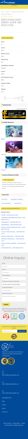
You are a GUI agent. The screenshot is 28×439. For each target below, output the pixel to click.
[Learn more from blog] (23, 419)
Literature (3, 154)
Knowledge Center (6, 397)
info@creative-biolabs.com (12, 375)
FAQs (3, 401)
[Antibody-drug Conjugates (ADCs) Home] (8, 2)
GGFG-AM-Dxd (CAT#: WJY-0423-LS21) (11, 222)
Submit (6, 304)
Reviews (3, 139)
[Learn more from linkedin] (13, 419)
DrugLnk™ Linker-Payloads (18, 11)
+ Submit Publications (21, 109)
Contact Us (5, 412)
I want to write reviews (8, 179)
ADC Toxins (4, 199)
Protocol (3, 170)
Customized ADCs (6, 203)
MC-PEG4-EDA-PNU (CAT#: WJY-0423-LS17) (12, 248)
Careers (4, 405)
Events (3, 408)
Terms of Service (7, 423)
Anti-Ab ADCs (17, 203)
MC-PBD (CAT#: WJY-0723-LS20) (9, 215)
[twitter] (9, 419)
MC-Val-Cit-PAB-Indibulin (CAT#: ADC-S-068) (12, 236)
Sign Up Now (22, 331)
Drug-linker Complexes (6, 14)
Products (8, 11)
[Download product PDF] (1, 29)
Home (2, 11)
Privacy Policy (16, 423)
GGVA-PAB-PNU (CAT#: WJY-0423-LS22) (11, 224)
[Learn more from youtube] (18, 419)
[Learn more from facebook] (4, 419)
